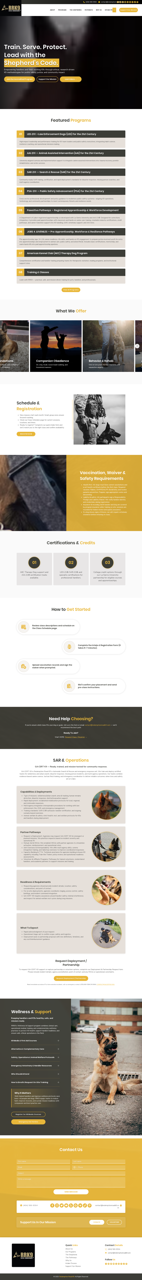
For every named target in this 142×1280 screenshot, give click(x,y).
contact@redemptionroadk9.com (97, 725)
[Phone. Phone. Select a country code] (75, 1167)
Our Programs (70, 1252)
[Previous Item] (5, 346)
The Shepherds (71, 1255)
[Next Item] (137, 346)
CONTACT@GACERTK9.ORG (105, 984)
